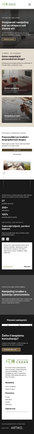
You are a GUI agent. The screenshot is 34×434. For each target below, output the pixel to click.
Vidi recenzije (17, 154)
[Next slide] (7, 239)
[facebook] (6, 415)
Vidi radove (17, 150)
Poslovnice (8, 404)
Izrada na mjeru (10, 389)
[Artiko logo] (17, 428)
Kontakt (7, 402)
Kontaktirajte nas (10, 349)
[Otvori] (29, 4)
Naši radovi (8, 399)
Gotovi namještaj (11, 88)
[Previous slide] (3, 239)
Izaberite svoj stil (9, 39)
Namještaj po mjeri (12, 116)
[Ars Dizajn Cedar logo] (9, 4)
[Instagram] (9, 415)
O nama (7, 397)
